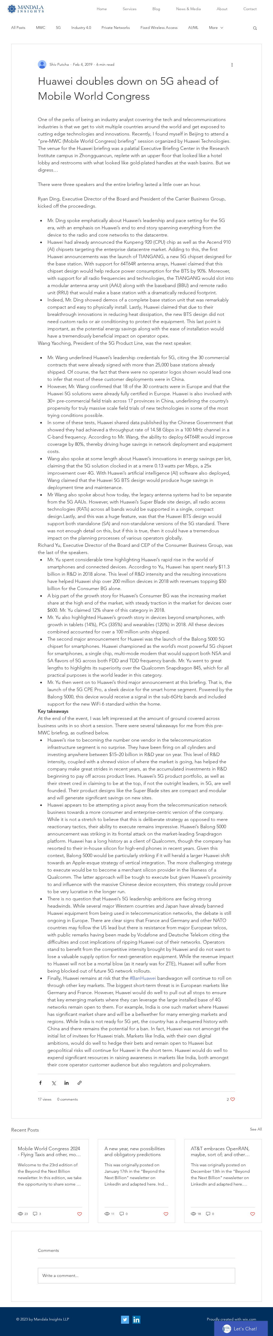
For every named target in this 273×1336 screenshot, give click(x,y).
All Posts (18, 27)
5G (58, 27)
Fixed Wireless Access (159, 27)
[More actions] (232, 64)
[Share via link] (79, 1082)
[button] (255, 28)
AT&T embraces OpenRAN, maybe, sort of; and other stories (220, 1151)
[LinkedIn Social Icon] (136, 1320)
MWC (40, 27)
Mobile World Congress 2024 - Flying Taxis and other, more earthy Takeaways (49, 1151)
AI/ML (193, 27)
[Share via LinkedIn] (66, 1082)
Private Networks (116, 27)
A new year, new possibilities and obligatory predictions (135, 1151)
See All (256, 1129)
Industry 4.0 (81, 27)
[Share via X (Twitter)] (53, 1082)
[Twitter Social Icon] (125, 1320)
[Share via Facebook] (40, 1082)
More (213, 27)
